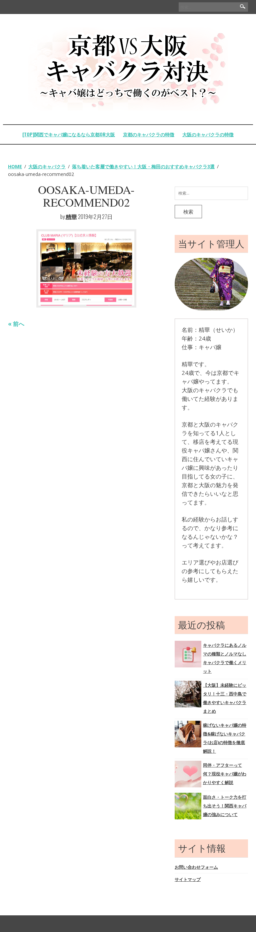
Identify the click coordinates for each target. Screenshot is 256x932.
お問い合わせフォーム (196, 867)
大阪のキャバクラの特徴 (208, 134)
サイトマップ (188, 879)
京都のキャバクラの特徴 (148, 134)
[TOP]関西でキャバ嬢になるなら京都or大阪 (68, 134)
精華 (71, 216)
